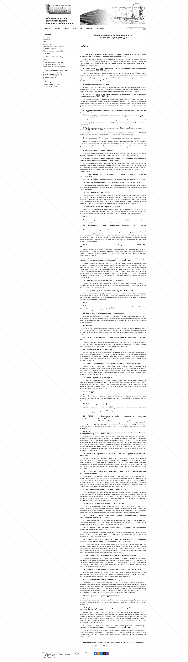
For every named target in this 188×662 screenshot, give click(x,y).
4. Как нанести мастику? (49, 77)
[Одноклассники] (98, 653)
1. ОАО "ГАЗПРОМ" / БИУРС (50, 85)
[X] (104, 653)
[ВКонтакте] (95, 653)
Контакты (100, 29)
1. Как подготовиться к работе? (51, 73)
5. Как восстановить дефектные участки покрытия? (57, 79)
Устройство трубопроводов (52, 64)
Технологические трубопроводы (54, 62)
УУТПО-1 (47, 39)
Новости (57, 29)
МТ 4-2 (46, 42)
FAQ (81, 29)
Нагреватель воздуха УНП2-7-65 (54, 46)
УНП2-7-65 (47, 37)
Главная (47, 29)
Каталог (66, 29)
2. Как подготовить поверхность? (52, 74)
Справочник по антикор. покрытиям (55, 67)
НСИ (74, 29)
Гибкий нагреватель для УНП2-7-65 (55, 51)
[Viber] (107, 653)
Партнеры (89, 29)
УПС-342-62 (48, 44)
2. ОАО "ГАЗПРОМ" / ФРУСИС (51, 86)
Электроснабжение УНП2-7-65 (53, 49)
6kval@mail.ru (50, 657)
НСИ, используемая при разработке (55, 60)
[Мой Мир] (101, 653)
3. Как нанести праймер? (49, 76)
